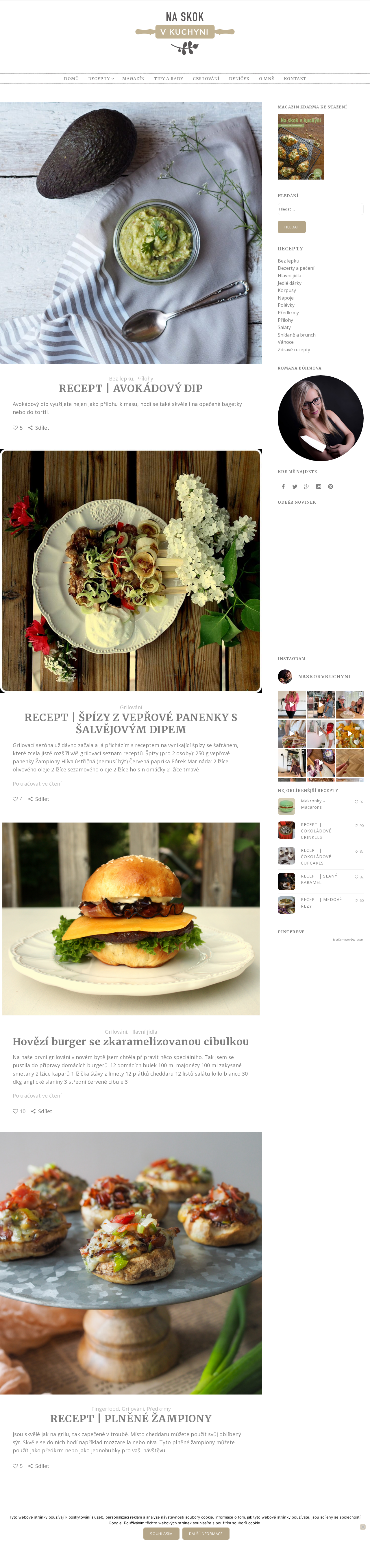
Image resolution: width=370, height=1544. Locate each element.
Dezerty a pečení (296, 268)
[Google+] (306, 486)
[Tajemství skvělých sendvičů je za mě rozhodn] (292, 733)
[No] (363, 1527)
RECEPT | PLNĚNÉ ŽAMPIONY (131, 1418)
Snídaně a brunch (297, 335)
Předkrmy (159, 1408)
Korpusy (287, 290)
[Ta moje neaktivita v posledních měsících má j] (350, 763)
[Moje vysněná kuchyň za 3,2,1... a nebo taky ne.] (292, 705)
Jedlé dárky (289, 283)
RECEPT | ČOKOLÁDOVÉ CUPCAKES (316, 856)
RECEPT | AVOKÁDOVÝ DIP (131, 388)
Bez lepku (121, 378)
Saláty (284, 327)
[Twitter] (295, 486)
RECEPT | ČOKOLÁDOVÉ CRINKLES (316, 831)
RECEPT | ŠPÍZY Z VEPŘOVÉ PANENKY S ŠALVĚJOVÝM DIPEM (131, 723)
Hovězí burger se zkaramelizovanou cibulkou (131, 1041)
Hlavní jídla (143, 1031)
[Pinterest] (330, 486)
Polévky (286, 305)
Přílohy (144, 378)
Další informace (206, 1533)
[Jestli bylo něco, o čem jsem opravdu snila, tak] (292, 763)
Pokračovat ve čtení (37, 783)
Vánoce (286, 342)
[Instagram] (318, 486)
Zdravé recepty (294, 349)
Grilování (131, 707)
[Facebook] (283, 486)
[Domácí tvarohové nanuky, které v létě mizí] (321, 763)
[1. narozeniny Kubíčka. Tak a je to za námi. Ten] (350, 705)
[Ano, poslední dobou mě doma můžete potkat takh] (321, 733)
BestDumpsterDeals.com (348, 939)
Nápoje (286, 298)
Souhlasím (161, 1533)
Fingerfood (105, 1408)
